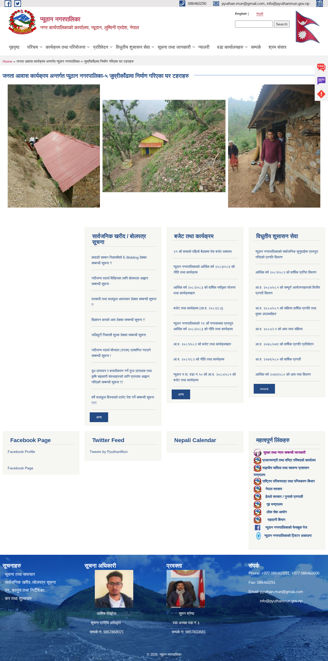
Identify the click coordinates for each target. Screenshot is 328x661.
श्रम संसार (277, 47)
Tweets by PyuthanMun (109, 452)
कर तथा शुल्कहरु (18, 598)
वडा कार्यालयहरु (230, 47)
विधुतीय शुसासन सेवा (133, 47)
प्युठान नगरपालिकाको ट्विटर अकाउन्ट (288, 535)
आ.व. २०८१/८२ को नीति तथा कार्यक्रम (198, 359)
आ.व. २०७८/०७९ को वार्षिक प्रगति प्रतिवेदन (284, 344)
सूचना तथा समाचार (20, 574)
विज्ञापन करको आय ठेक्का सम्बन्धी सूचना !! (118, 320)
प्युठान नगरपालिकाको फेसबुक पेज (286, 527)
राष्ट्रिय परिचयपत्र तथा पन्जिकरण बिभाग (288, 481)
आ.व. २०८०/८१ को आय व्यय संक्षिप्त (279, 329)
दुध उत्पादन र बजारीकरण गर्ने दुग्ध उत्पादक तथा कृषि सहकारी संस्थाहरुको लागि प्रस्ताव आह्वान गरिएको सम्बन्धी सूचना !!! (121, 376)
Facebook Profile (21, 452)
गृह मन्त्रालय (274, 504)
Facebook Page (20, 468)
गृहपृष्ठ (14, 47)
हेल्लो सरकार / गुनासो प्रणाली (284, 496)
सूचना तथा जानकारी (174, 47)
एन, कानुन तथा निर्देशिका (24, 590)
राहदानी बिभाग (276, 520)
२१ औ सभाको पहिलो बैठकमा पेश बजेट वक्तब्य (202, 251)
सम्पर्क (256, 47)
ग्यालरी (203, 47)
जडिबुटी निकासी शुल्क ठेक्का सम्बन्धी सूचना (118, 335)
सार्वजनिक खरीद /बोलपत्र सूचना (30, 582)
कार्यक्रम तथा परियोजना (65, 47)
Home (7, 61)
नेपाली (259, 14)
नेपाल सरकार (273, 489)
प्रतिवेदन (100, 47)
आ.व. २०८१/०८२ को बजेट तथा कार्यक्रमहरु (202, 344)
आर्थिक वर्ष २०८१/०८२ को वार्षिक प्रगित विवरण (285, 272)
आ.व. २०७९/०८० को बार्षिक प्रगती (278, 359)
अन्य (99, 417)
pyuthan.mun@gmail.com (281, 591)
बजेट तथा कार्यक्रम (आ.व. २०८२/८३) (198, 308)
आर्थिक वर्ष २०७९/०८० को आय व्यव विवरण (283, 374)
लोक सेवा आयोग (276, 512)
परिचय (32, 47)
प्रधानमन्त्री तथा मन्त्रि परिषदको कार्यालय (289, 460)
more (264, 389)
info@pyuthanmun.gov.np (281, 601)
